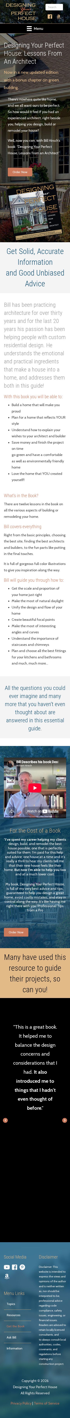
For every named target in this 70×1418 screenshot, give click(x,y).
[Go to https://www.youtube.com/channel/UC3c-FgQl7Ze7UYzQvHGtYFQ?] (7, 1268)
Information (14, 1348)
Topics (11, 1304)
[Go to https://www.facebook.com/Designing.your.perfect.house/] (49, 17)
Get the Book (15, 1326)
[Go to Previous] (5, 1120)
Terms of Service (46, 1403)
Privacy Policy (21, 1403)
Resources (13, 1315)
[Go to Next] (64, 1120)
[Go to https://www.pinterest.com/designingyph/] (22, 1268)
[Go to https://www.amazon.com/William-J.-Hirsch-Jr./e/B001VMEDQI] (58, 17)
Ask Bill (11, 1337)
